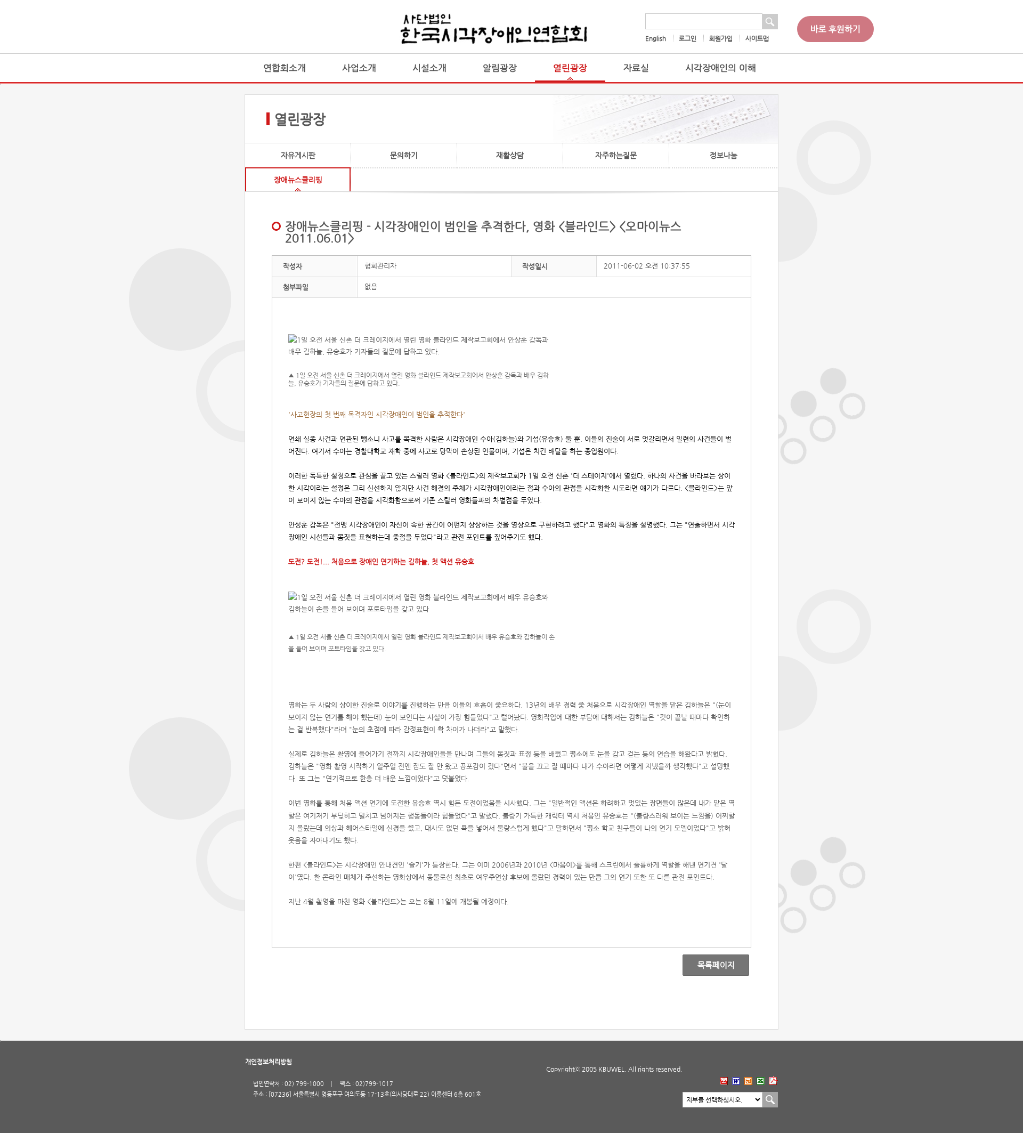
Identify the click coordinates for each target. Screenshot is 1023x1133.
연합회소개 (284, 68)
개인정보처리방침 (268, 1061)
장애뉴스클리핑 (298, 179)
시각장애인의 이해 (720, 68)
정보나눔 (723, 155)
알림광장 (500, 68)
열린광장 (570, 68)
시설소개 (429, 68)
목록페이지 (708, 965)
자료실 (636, 68)
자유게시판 (298, 155)
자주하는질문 (616, 155)
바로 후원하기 (835, 29)
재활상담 (510, 155)
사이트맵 (757, 38)
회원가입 (721, 38)
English (655, 38)
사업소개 (359, 68)
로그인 (687, 38)
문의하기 (404, 155)
